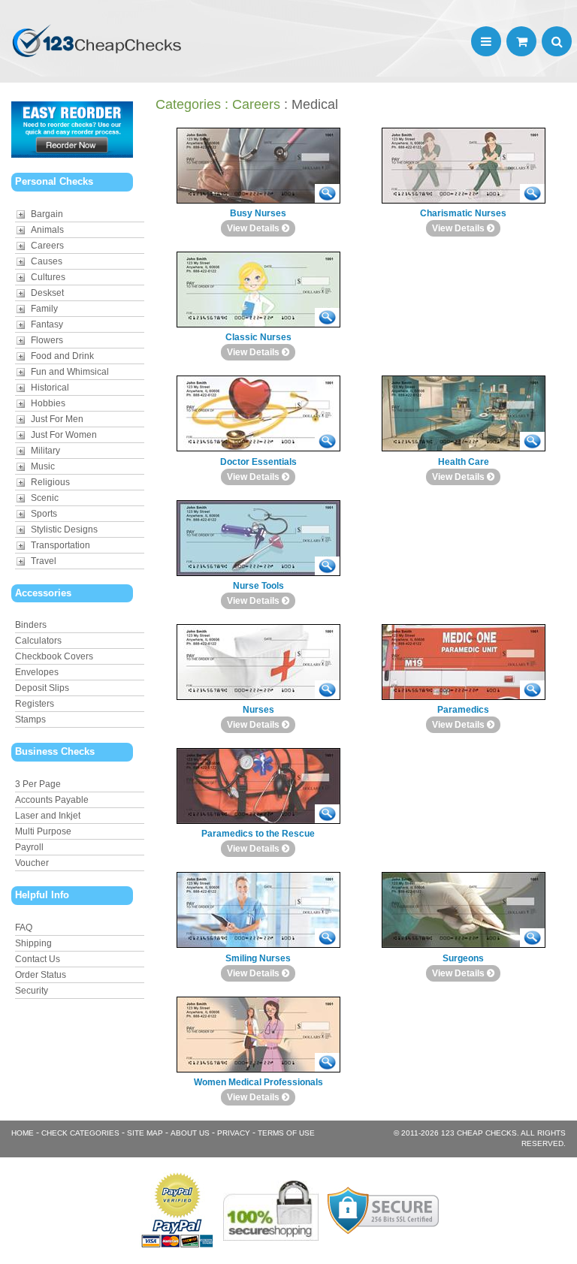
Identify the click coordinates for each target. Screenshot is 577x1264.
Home (22, 1133)
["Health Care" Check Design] (532, 441)
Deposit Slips (42, 688)
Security (31, 990)
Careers (47, 245)
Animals (47, 230)
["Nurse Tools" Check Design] (327, 566)
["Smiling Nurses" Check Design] (327, 937)
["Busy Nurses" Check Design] (327, 193)
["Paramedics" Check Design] (532, 689)
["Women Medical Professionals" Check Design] (327, 1062)
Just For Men (57, 419)
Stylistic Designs (64, 529)
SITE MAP (145, 1133)
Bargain (47, 214)
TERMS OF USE (286, 1133)
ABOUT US (190, 1133)
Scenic (45, 498)
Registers (34, 703)
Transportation (60, 545)
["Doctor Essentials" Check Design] (327, 441)
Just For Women (64, 435)
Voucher (32, 863)
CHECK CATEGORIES (80, 1133)
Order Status (40, 975)
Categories (188, 104)
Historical (50, 387)
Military (45, 450)
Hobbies (48, 403)
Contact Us (37, 959)
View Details (254, 228)
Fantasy (47, 324)
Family (44, 308)
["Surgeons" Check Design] (532, 937)
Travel (43, 561)
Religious (50, 482)
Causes (46, 261)
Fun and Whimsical (70, 372)
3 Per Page (38, 784)
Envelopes (37, 672)
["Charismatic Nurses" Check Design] (532, 193)
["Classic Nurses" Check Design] (327, 317)
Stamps (30, 719)
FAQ (23, 927)
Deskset (47, 293)
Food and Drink (62, 356)
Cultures (48, 277)
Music (43, 466)
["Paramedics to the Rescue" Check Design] (327, 813)
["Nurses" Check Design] (327, 689)
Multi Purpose (43, 831)
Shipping (33, 943)
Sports (44, 513)
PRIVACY (233, 1133)
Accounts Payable (52, 800)
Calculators (38, 640)
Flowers (47, 340)
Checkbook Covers (54, 656)
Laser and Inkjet (47, 815)
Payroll (29, 847)
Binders (31, 625)
